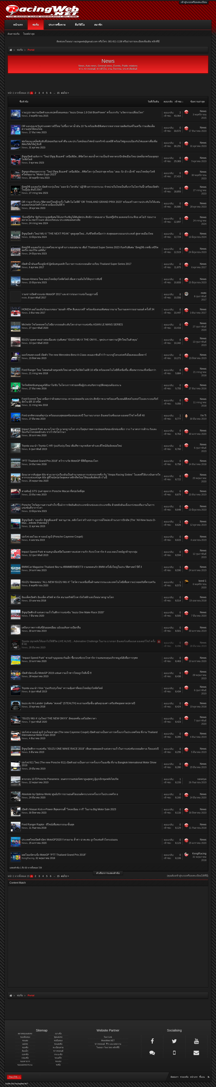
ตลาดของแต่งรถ (25, 1033)
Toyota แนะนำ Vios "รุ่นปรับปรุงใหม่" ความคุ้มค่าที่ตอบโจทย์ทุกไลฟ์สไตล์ (62, 688)
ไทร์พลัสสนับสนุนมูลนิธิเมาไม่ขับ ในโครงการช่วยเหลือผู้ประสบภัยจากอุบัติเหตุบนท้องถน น (71, 385)
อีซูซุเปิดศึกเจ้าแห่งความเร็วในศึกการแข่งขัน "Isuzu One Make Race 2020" (63, 612)
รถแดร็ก (58, 1058)
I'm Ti (203, 415)
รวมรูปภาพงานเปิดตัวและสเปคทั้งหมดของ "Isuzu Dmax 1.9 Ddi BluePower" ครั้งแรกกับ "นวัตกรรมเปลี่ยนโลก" (83, 112)
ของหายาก (25, 1061)
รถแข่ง (58, 1061)
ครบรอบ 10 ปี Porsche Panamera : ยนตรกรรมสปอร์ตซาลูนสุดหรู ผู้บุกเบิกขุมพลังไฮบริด (70, 779)
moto (24, 297)
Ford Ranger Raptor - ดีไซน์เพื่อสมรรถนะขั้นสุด (48, 824)
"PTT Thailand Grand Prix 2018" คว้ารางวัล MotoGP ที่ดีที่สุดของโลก (60, 461)
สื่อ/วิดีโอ (80, 24)
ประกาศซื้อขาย (57, 24)
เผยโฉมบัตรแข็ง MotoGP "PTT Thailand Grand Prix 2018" (54, 854)
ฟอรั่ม (35, 24)
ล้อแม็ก (25, 1051)
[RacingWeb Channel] (196, 1040)
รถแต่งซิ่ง (58, 1044)
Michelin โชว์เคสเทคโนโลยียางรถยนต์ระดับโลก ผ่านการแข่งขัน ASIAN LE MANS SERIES (72, 324)
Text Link (108, 1037)
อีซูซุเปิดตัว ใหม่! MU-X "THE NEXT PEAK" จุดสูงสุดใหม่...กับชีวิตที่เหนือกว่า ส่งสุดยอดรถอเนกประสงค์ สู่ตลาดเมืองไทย (87, 233)
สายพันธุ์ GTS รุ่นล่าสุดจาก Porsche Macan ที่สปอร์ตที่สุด (53, 491)
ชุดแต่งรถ (58, 1037)
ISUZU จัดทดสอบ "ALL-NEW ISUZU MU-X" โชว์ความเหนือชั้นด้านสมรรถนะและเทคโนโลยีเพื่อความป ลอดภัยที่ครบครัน (88, 582)
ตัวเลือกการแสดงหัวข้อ (108, 873)
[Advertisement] (105, 935)
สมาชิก (98, 24)
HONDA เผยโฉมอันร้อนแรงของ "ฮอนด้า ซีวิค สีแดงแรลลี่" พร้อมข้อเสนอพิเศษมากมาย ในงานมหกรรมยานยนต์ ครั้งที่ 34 (88, 309)
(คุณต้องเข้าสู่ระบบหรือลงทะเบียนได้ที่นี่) (187, 875)
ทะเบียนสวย (58, 1047)
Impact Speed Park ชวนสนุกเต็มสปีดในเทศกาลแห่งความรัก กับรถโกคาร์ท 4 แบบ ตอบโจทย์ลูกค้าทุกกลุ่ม (79, 551)
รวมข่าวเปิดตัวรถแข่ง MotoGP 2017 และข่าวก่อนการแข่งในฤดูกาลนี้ (60, 294)
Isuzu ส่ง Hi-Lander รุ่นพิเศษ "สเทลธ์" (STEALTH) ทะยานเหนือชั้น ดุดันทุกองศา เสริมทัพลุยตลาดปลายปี (78, 703)
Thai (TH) (13, 1077)
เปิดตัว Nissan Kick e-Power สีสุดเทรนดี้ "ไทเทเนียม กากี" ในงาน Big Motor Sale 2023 (69, 809)
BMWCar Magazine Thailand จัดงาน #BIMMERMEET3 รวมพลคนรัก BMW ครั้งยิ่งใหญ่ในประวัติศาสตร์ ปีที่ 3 (82, 567)
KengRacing (28, 858)
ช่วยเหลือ (184, 1077)
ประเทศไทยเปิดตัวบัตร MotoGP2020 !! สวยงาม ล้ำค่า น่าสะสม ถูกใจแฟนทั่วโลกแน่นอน (70, 839)
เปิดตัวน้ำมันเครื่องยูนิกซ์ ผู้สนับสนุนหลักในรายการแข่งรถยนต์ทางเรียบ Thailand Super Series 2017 (76, 264)
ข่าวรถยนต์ (58, 1051)
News (25, 115)
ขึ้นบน (202, 1077)
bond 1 (202, 580)
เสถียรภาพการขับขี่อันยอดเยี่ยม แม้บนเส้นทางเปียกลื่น (51, 627)
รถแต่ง (25, 1040)
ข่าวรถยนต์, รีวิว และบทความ (108, 1044)
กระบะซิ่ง (58, 1054)
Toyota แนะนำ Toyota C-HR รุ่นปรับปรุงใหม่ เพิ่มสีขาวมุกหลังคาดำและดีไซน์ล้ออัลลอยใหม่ (72, 445)
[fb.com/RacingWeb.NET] (152, 1040)
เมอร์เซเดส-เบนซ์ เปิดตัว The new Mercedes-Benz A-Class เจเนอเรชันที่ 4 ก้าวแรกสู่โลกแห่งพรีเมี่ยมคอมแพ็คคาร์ (84, 354)
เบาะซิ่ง (58, 1033)
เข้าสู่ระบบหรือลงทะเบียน (194, 2)
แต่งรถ (25, 1044)
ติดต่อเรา (175, 1077)
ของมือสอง (25, 1037)
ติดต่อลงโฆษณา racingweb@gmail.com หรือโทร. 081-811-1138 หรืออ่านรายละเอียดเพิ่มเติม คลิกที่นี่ (108, 41)
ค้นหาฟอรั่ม (14, 34)
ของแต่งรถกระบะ (25, 1065)
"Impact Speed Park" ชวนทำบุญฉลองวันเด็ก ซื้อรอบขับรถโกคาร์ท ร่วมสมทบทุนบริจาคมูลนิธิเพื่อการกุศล (80, 657)
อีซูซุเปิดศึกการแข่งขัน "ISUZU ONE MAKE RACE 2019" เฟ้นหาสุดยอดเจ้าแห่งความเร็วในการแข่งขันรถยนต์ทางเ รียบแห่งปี (90, 748)
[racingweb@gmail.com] (196, 1052)
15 (58, 93)
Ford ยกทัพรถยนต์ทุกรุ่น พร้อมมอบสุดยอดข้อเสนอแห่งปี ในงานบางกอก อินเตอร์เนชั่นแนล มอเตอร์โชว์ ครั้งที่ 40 (83, 415)
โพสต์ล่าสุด (29, 34)
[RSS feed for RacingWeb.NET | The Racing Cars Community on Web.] (209, 1073)
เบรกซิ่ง (25, 1054)
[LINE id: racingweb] (152, 1052)
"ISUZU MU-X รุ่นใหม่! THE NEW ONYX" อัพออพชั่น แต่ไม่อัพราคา (59, 718)
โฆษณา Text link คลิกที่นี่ (107, 1047)
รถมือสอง (58, 1040)
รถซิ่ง (58, 1065)
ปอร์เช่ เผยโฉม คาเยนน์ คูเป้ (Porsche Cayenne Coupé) (52, 536)
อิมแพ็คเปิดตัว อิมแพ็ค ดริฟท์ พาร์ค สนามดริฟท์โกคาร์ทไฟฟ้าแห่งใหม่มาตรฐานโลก (68, 597)
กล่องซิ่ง (25, 1058)
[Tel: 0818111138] (174, 1052)
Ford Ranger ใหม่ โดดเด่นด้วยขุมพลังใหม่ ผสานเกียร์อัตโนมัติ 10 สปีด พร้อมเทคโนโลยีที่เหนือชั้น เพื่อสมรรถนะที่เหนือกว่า (89, 370)
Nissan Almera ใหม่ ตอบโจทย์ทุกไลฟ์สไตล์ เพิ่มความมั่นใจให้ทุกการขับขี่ (62, 279)
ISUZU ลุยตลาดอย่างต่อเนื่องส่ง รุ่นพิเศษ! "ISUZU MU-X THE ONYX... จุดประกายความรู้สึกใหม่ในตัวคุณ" (80, 339)
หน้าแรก (18, 24)
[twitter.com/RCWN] (174, 1040)
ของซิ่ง (25, 1047)
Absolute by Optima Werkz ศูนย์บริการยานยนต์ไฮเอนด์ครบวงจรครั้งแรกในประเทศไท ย (70, 794)
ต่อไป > (65, 93)
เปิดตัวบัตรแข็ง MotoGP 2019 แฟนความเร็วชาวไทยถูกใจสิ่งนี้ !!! (57, 673)
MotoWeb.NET (108, 1040)
